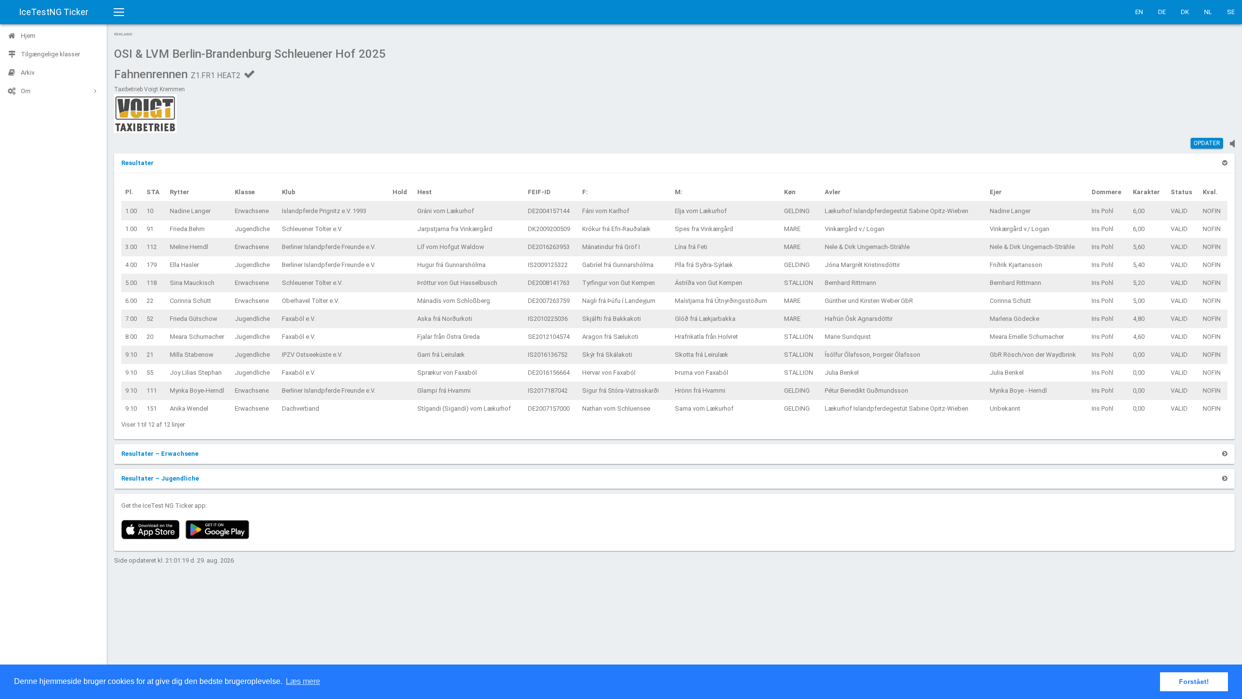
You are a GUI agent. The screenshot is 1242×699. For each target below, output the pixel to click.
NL (1208, 12)
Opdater (1206, 143)
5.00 (131, 282)
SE (1231, 12)
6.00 (131, 300)
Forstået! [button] (1194, 681)
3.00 (131, 246)
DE (1162, 12)
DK (1185, 12)
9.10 (131, 354)
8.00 (131, 336)
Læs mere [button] (303, 681)
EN (1139, 12)
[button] (137, 162)
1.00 (131, 211)
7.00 (131, 318)
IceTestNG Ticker (53, 12)
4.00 (131, 264)
